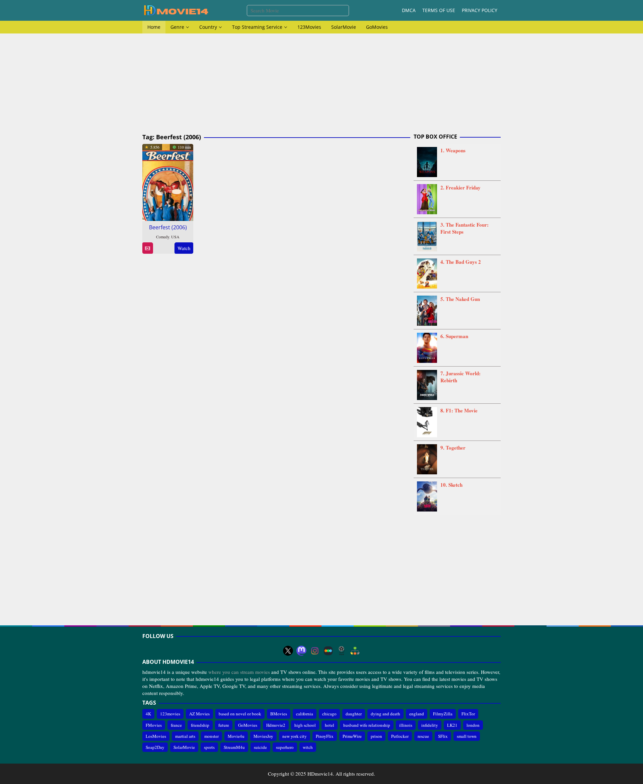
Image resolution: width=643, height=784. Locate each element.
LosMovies (156, 736)
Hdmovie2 (275, 725)
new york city (294, 736)
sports (209, 747)
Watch (184, 248)
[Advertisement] (321, 84)
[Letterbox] (328, 651)
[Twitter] (288, 651)
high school (305, 725)
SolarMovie (184, 747)
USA (175, 236)
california (304, 714)
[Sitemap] (355, 651)
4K (148, 714)
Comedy (162, 236)
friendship (200, 725)
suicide (260, 747)
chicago (329, 714)
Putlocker (400, 736)
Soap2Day (155, 747)
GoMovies (247, 725)
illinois (405, 725)
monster (211, 736)
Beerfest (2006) (168, 227)
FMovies (154, 725)
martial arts (185, 736)
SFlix (443, 736)
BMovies (278, 714)
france (176, 725)
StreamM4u (234, 747)
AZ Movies (199, 714)
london (473, 725)
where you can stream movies (239, 672)
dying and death (385, 714)
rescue (423, 736)
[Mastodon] (301, 651)
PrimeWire (352, 736)
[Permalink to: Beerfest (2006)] (168, 181)
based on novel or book (240, 714)
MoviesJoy (263, 736)
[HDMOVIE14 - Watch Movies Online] (175, 9)
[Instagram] (315, 651)
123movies (170, 714)
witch (308, 747)
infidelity (429, 725)
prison (376, 736)
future (223, 725)
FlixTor (468, 714)
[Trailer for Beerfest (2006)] (147, 248)
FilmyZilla (442, 714)
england (416, 714)
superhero (285, 747)
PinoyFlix (325, 736)
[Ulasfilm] (342, 651)
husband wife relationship (366, 725)
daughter (354, 714)
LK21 (452, 725)
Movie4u (236, 736)
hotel (329, 725)
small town (467, 736)
